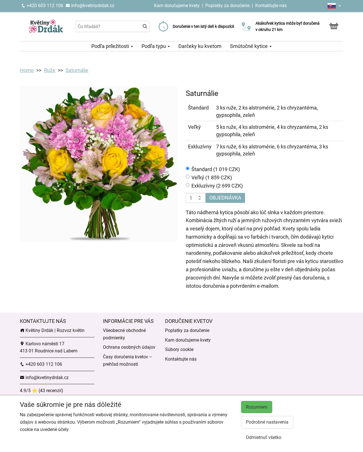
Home (27, 70)
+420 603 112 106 (44, 5)
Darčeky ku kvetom (199, 46)
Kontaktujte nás (271, 5)
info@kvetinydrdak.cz (92, 5)
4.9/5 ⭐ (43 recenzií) (41, 390)
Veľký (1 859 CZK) (211, 177)
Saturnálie (77, 70)
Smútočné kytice (249, 46)
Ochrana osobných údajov (129, 347)
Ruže (49, 70)
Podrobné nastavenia (267, 422)
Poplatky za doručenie (227, 5)
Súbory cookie (179, 349)
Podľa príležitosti (110, 46)
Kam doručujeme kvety (177, 5)
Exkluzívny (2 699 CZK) (217, 186)
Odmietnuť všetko (263, 437)
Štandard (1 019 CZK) (215, 169)
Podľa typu (154, 46)
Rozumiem (256, 407)
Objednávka (225, 198)
